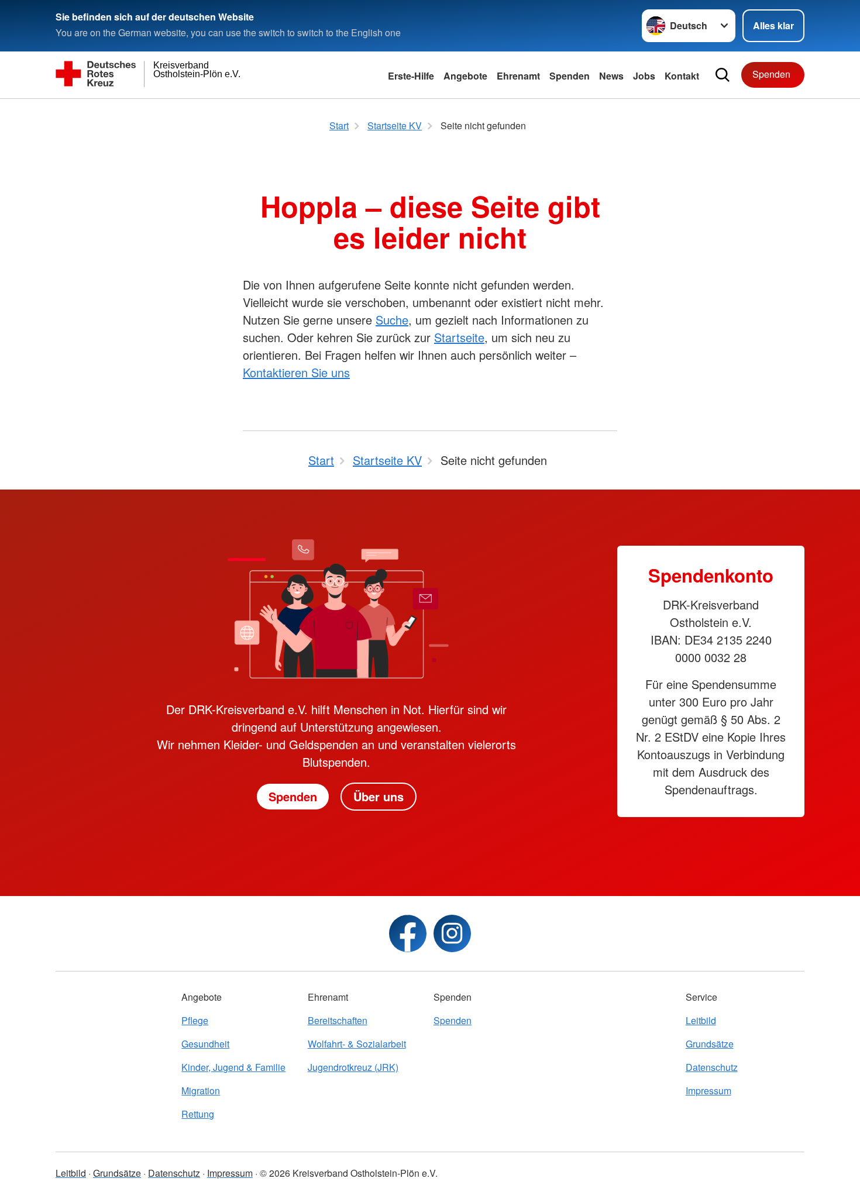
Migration (200, 1090)
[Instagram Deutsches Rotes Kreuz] (452, 933)
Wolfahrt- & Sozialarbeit (357, 1043)
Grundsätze (710, 1043)
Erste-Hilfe (411, 75)
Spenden (569, 75)
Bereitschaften (337, 1020)
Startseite (459, 337)
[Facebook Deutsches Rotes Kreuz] (407, 933)
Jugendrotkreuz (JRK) (353, 1067)
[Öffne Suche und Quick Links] (722, 75)
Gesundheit (205, 1043)
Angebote (465, 75)
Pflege (194, 1020)
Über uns (378, 796)
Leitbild (701, 1020)
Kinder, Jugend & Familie (233, 1067)
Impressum (708, 1090)
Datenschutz (712, 1067)
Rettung (197, 1114)
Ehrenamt (518, 75)
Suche (392, 319)
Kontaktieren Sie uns (296, 372)
